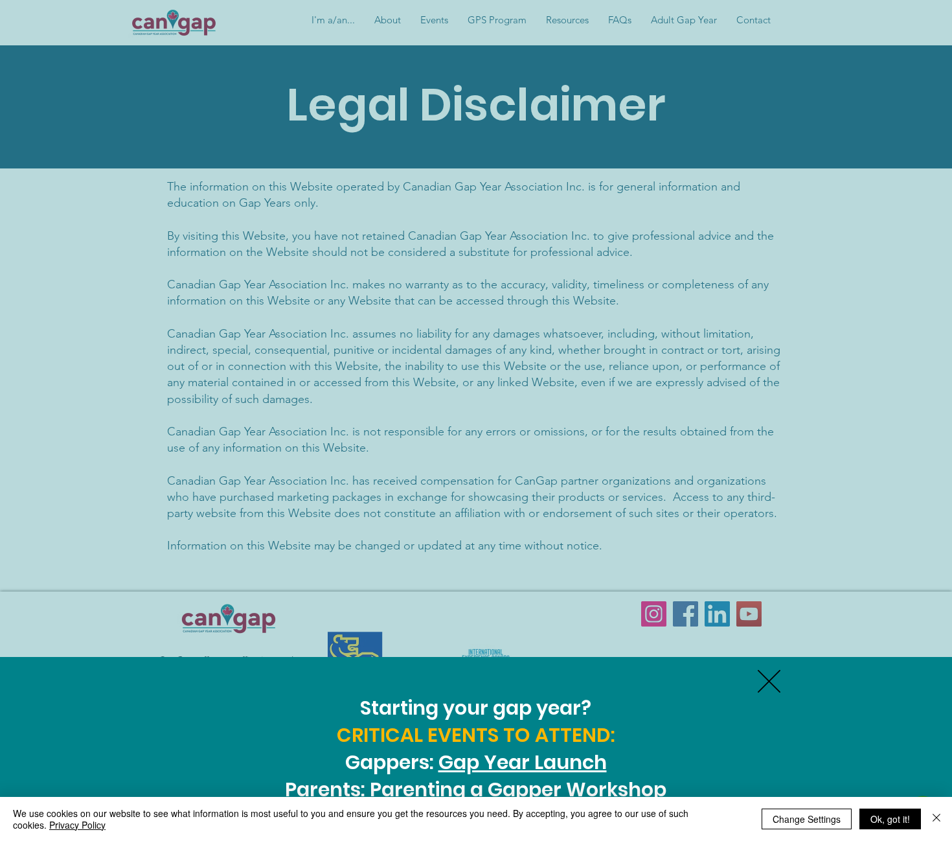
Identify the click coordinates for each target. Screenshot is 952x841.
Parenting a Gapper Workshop (518, 789)
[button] (769, 681)
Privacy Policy (77, 824)
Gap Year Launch (522, 762)
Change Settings (807, 818)
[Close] (936, 819)
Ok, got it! (890, 818)
